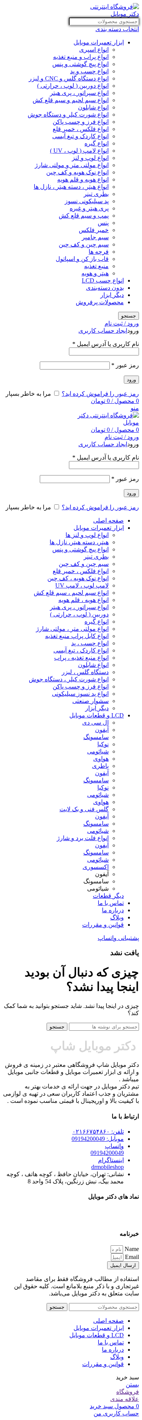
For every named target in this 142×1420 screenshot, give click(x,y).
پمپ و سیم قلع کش (84, 215)
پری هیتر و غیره (89, 208)
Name (131, 1249)
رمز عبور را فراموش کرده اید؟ (100, 393)
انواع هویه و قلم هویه (83, 179)
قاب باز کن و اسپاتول (82, 259)
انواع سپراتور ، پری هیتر (79, 93)
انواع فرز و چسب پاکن (81, 121)
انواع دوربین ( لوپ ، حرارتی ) (73, 85)
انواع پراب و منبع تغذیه (81, 57)
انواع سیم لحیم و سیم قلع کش (71, 100)
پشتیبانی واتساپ (118, 938)
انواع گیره (96, 143)
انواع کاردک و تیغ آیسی (80, 136)
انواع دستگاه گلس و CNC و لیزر (69, 78)
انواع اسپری (94, 49)
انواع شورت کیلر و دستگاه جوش (68, 114)
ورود (131, 379)
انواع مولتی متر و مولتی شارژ (72, 165)
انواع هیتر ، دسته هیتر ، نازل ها (71, 186)
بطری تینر (96, 194)
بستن (132, 1384)
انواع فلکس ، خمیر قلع (81, 129)
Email (131, 1257)
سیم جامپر (95, 237)
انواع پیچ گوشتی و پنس (80, 64)
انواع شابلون (93, 107)
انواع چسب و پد (89, 71)
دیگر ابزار (112, 295)
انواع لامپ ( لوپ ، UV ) (79, 150)
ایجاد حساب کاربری (102, 330)
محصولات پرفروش (100, 302)
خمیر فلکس (94, 230)
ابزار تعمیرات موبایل (98, 42)
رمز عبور (125, 365)
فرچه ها (99, 251)
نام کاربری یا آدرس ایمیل (105, 344)
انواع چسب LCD (103, 280)
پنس (103, 223)
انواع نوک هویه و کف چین (77, 172)
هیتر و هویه (95, 273)
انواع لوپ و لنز (90, 158)
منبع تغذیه (96, 266)
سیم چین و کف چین (84, 244)
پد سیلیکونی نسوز (87, 201)
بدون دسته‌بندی (105, 287)
